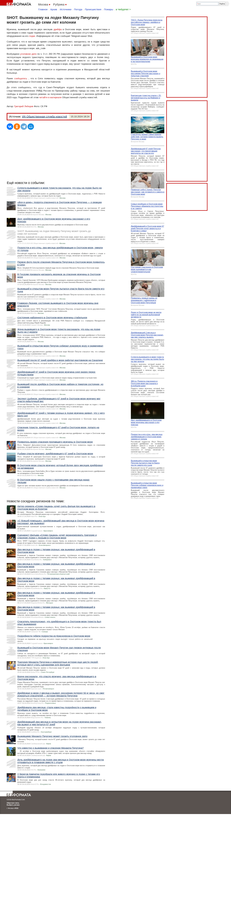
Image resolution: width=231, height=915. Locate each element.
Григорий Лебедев (23, 106)
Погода (78, 9)
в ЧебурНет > (123, 9)
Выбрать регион (13, 805)
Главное (43, 9)
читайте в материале (50, 97)
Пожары (108, 9)
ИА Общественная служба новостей (44, 116)
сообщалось (20, 78)
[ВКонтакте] (10, 126)
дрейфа (57, 29)
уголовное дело (28, 54)
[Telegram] (24, 126)
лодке (32, 36)
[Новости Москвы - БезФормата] (16, 3)
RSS (16, 808)
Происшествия (93, 9)
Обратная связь (13, 803)
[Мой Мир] (31, 126)
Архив (53, 9)
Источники (65, 9)
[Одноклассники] (17, 126)
